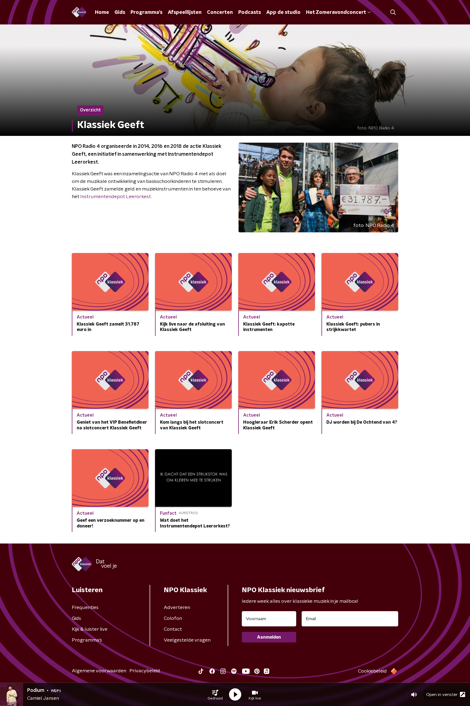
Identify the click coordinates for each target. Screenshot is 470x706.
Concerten (220, 12)
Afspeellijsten (185, 12)
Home (102, 12)
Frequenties (85, 607)
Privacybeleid (144, 670)
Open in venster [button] (442, 694)
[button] (215, 694)
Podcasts (249, 12)
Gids (120, 12)
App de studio (283, 12)
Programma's (146, 12)
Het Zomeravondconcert (336, 12)
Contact (173, 629)
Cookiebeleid (372, 671)
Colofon (173, 618)
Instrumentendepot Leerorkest (115, 196)
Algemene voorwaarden (99, 670)
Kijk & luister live (89, 629)
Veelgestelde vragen (187, 640)
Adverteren (177, 607)
